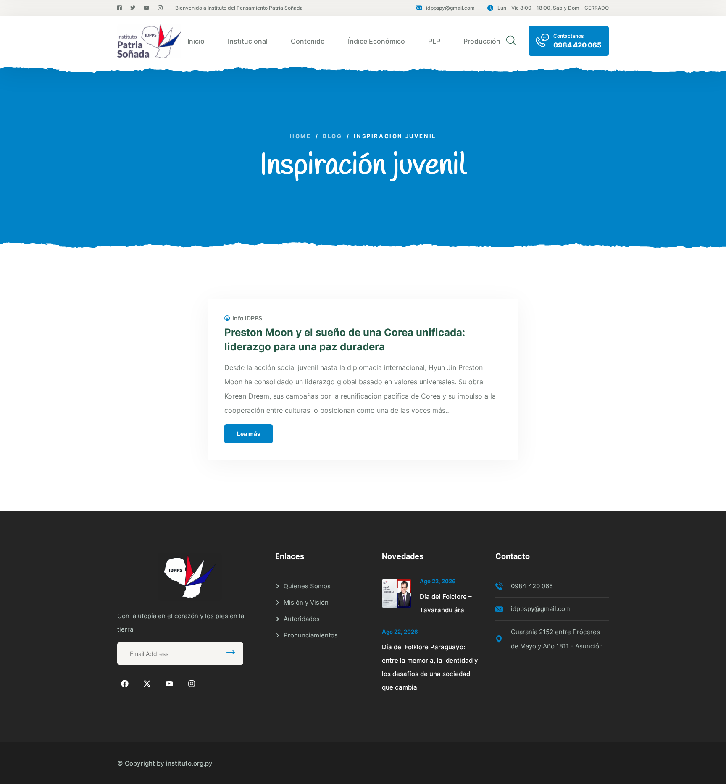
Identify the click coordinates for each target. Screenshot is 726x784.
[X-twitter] (147, 683)
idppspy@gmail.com (450, 8)
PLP (434, 41)
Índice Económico (376, 41)
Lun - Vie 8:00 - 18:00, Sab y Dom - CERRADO (553, 8)
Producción (481, 41)
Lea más (248, 433)
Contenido (308, 41)
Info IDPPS (247, 318)
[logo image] (149, 41)
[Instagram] (191, 683)
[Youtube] (169, 683)
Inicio (196, 41)
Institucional (248, 41)
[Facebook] (124, 683)
